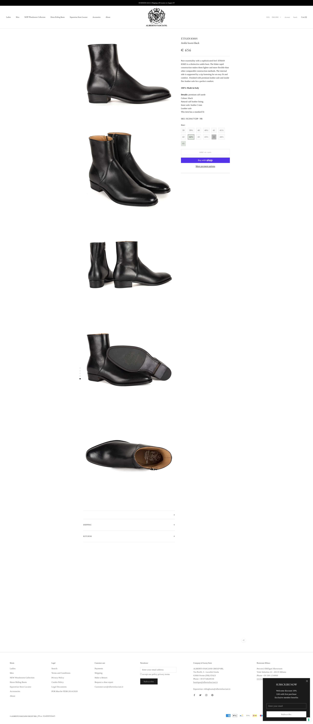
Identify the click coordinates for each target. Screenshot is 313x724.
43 (199, 137)
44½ (222, 137)
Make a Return (101, 678)
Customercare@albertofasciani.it (109, 687)
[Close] (307, 681)
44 (214, 137)
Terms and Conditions (60, 673)
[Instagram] (206, 695)
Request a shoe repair (104, 682)
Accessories (97, 17)
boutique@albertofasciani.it (205, 682)
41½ (222, 130)
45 (183, 143)
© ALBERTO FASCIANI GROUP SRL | (24, 716)
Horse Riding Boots (57, 17)
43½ (206, 137)
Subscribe (286, 714)
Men (17, 17)
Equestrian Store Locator (78, 17)
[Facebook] (194, 695)
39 (183, 130)
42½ (191, 137)
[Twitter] (200, 695)
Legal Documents (59, 687)
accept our (156, 674)
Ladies (8, 17)
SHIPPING (87, 525)
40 (199, 130)
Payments (99, 668)
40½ (206, 130)
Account (287, 17)
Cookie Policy (57, 682)
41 (214, 130)
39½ (191, 130)
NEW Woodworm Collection (34, 17)
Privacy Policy (57, 678)
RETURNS (87, 536)
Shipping (98, 673)
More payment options (205, 166)
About (108, 17)
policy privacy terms (161, 674)
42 (183, 137)
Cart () (304, 17)
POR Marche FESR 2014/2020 (64, 691)
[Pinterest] (212, 695)
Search (295, 17)
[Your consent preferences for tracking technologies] (308, 719)
